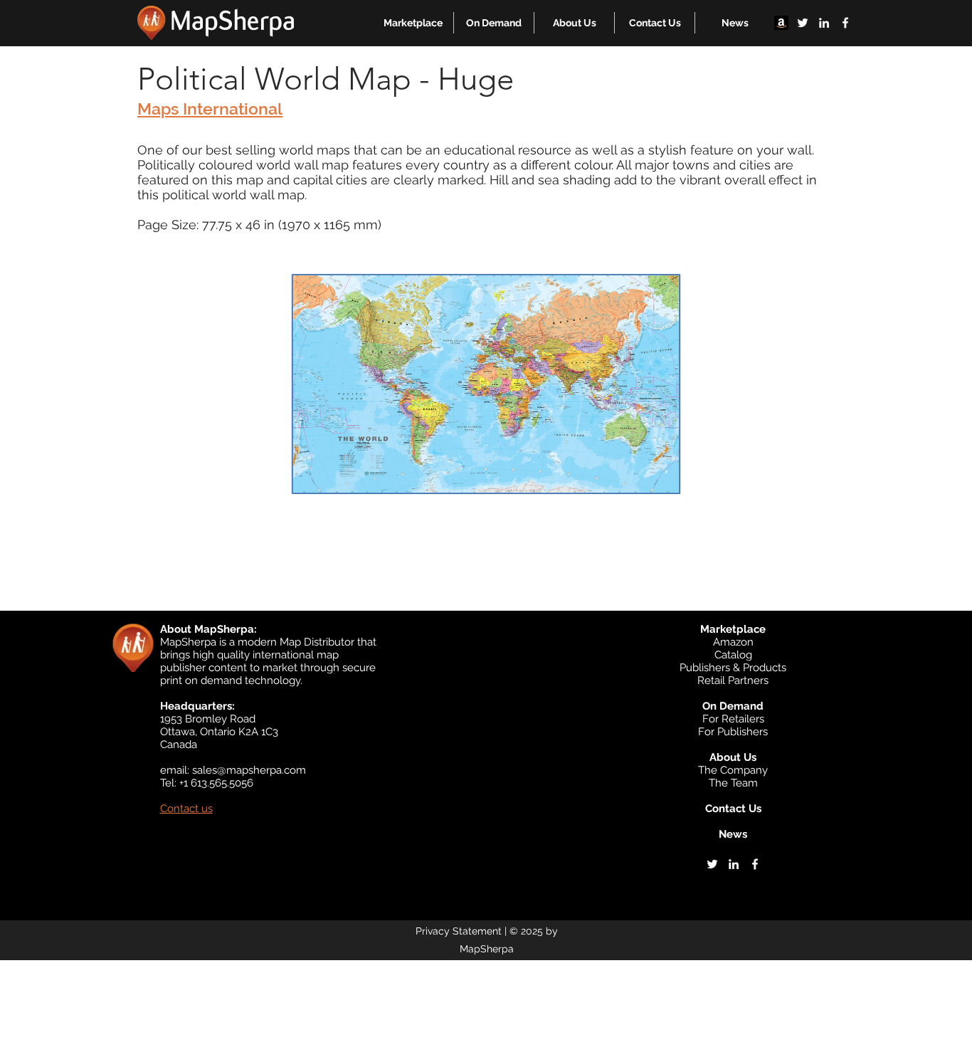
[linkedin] (824, 23)
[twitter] (803, 23)
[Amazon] (781, 23)
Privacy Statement (459, 931)
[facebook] (845, 23)
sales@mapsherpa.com (249, 770)
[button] (413, 22)
